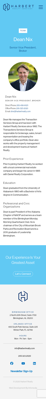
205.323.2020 (24, 356)
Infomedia (32, 388)
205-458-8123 (22, 105)
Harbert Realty (26, 381)
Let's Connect (23, 273)
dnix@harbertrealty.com (21, 111)
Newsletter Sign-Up (21, 371)
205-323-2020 (22, 108)
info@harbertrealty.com (24, 348)
